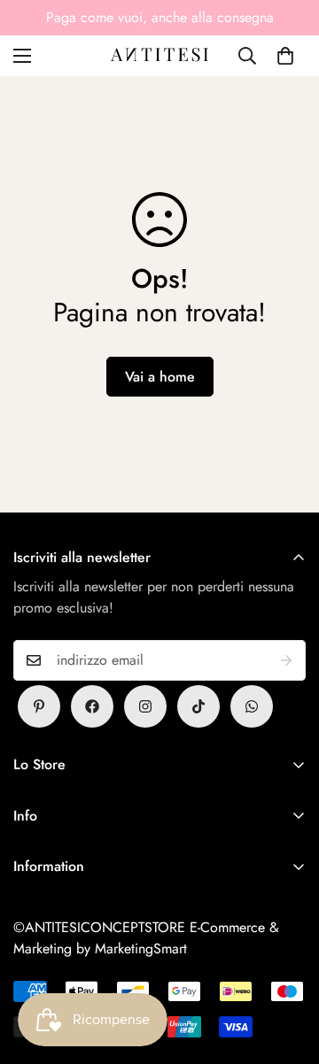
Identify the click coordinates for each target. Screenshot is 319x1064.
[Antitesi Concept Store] (159, 56)
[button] (285, 55)
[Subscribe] (286, 660)
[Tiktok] (198, 706)
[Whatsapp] (251, 706)
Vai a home (160, 376)
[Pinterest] (39, 706)
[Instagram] (145, 706)
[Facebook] (92, 706)
